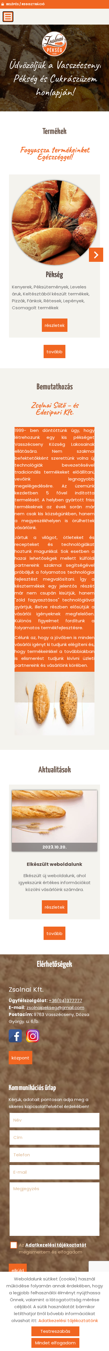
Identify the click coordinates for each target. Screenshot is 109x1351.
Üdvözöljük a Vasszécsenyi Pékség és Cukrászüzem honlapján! (54, 78)
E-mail (29, 1172)
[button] (96, 255)
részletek (55, 325)
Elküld (18, 1270)
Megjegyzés (26, 1189)
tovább (54, 352)
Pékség (54, 275)
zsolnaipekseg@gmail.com (55, 1007)
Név (26, 1120)
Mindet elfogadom (55, 1343)
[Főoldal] (54, 43)
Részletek (55, 907)
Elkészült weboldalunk (54, 864)
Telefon (30, 1155)
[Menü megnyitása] (8, 17)
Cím (17, 1137)
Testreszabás (55, 1331)
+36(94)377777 (65, 1000)
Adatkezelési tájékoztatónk (68, 1320)
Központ (20, 1058)
